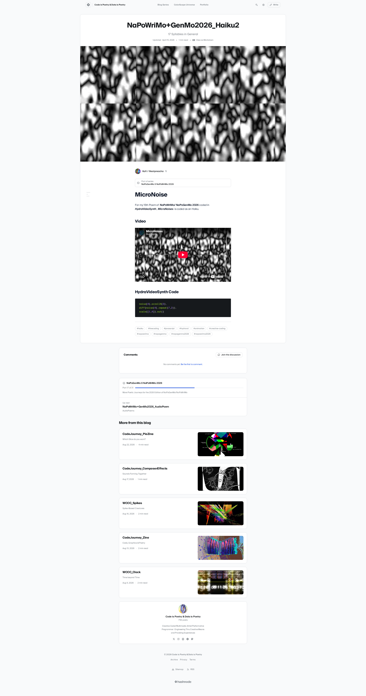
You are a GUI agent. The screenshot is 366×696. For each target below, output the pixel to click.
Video (87, 202)
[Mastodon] (192, 639)
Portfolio (204, 5)
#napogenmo (160, 334)
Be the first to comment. (192, 364)
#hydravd (184, 328)
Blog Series (163, 5)
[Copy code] (227, 302)
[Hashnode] (187, 639)
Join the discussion (230, 355)
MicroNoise (90, 198)
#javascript (169, 328)
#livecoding (153, 328)
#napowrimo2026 (202, 334)
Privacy (183, 659)
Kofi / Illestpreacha (153, 171)
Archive (174, 659)
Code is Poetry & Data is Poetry (110, 5)
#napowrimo (143, 334)
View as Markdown (204, 40)
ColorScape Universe (184, 5)
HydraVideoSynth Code (96, 206)
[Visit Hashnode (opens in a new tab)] (183, 682)
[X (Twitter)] (166, 171)
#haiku (140, 328)
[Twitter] (173, 639)
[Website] (183, 639)
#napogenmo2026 (180, 334)
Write (275, 5)
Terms (193, 659)
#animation (198, 328)
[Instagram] (178, 639)
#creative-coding (217, 328)
